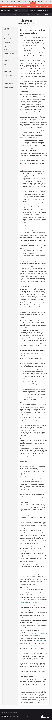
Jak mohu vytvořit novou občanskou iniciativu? (9, 91)
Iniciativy (22, 14)
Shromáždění (13, 14)
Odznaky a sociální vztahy (9, 53)
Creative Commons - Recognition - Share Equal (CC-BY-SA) (33, 633)
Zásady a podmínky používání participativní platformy (9, 34)
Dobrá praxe (6, 60)
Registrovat (39, 10)
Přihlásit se (45, 10)
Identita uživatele (7, 64)
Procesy (4, 14)
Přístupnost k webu (8, 75)
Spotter (44, 93)
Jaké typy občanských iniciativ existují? (8, 79)
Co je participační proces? (9, 38)
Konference (30, 14)
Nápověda (47, 14)
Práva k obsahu (7, 57)
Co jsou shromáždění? (9, 46)
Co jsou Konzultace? (8, 83)
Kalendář (39, 14)
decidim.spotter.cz (25, 63)
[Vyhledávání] (27, 10)
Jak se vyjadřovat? (8, 71)
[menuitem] (32, 10)
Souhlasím (33, 3)
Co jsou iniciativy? (8, 42)
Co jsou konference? (8, 87)
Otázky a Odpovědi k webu (9, 68)
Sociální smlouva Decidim (9, 49)
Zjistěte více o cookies (23, 2)
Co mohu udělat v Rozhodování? (7, 29)
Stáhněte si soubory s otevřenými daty (9, 712)
